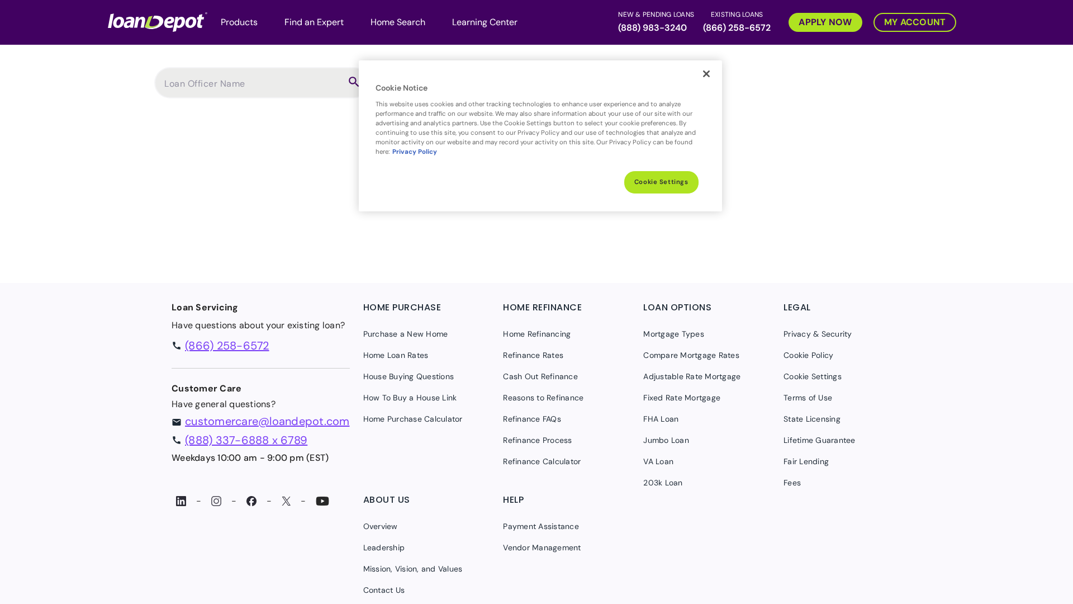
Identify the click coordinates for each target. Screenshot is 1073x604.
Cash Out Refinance (540, 376)
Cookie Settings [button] (813, 376)
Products (239, 22)
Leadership (384, 547)
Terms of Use (808, 398)
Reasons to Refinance (543, 398)
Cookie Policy (808, 355)
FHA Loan (660, 419)
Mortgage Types (673, 334)
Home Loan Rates (396, 355)
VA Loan (658, 461)
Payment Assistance (541, 526)
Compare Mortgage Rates (691, 355)
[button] (820, 21)
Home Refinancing (537, 334)
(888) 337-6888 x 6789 (246, 440)
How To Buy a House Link (410, 398)
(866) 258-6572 (737, 28)
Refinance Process (537, 440)
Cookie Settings (661, 182)
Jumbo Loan (666, 440)
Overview (380, 526)
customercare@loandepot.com (267, 421)
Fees (792, 483)
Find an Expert (314, 22)
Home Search (398, 22)
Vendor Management (542, 547)
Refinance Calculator (542, 461)
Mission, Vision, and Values (413, 569)
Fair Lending (806, 461)
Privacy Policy (414, 152)
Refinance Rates (533, 355)
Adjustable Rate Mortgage (691, 376)
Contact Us (384, 590)
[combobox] (252, 88)
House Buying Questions (408, 376)
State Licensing (812, 419)
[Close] (706, 74)
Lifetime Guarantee (820, 440)
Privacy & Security (818, 334)
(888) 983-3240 (652, 28)
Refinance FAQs (532, 419)
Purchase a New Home (405, 334)
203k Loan (662, 483)
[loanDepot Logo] (157, 21)
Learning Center (484, 22)
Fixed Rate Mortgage (681, 398)
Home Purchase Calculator (413, 419)
